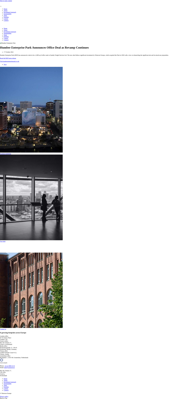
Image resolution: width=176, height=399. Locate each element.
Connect (6, 20)
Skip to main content (6, 1)
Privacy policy (4, 396)
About (5, 10)
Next (5, 64)
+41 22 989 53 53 (9, 366)
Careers (6, 19)
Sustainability (7, 14)
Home (5, 9)
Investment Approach (10, 12)
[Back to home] (5, 4)
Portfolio (6, 17)
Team (5, 15)
